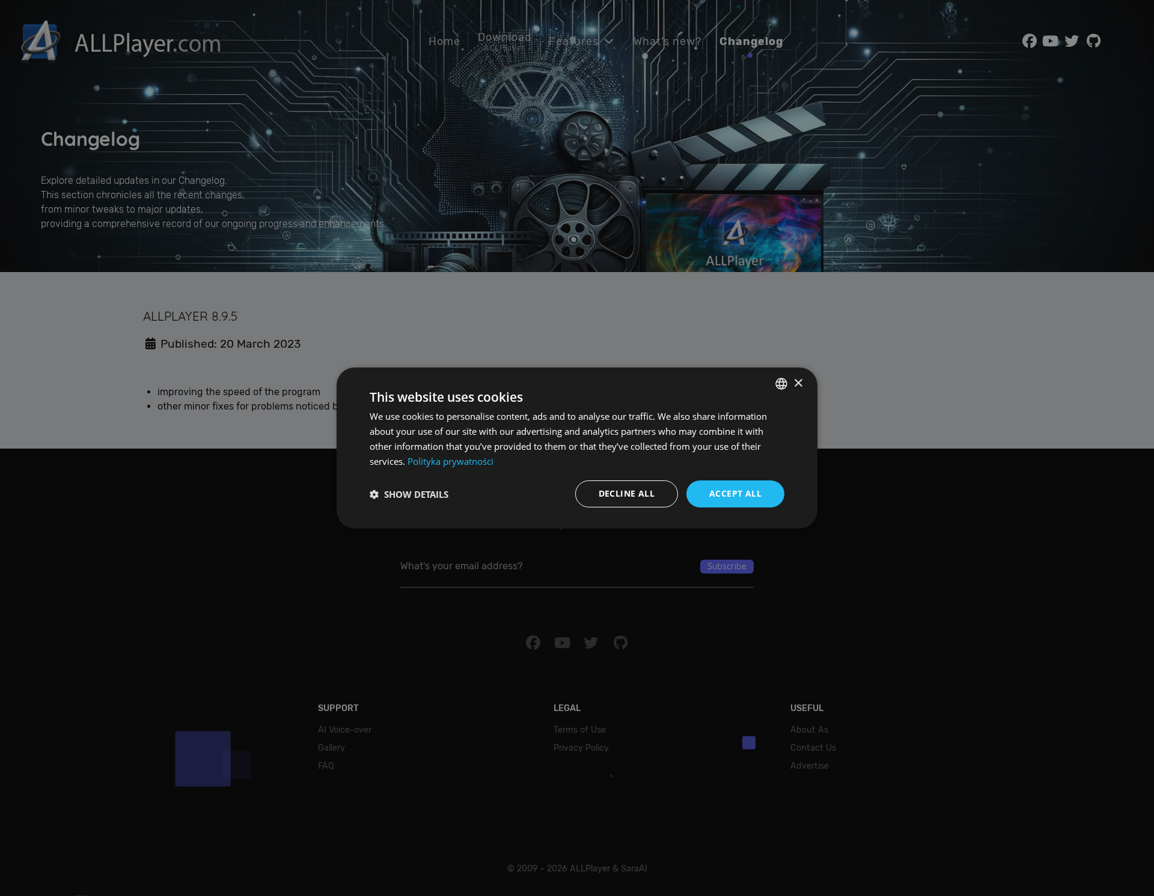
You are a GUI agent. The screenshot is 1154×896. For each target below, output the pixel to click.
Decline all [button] (627, 493)
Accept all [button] (735, 493)
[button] (409, 494)
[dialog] (577, 448)
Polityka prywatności (450, 461)
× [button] (797, 382)
